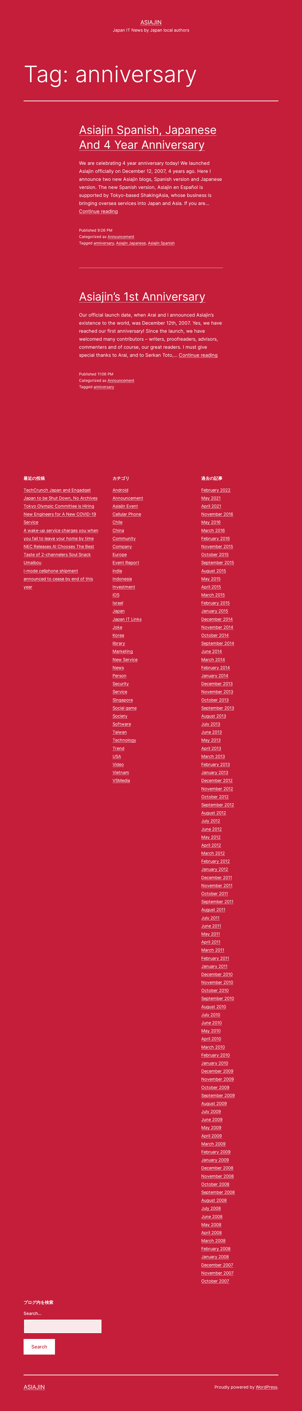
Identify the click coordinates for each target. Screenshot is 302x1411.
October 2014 (215, 635)
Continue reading (98, 211)
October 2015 (215, 554)
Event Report (126, 562)
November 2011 (216, 885)
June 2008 (211, 1216)
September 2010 (217, 998)
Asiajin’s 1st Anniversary (142, 296)
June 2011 (211, 925)
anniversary (104, 243)
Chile (117, 522)
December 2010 (217, 974)
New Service (125, 659)
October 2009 (215, 1087)
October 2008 (215, 1184)
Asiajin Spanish (161, 243)
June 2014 (211, 651)
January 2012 (214, 869)
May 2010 (211, 1030)
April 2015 (211, 586)
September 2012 (217, 804)
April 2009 (211, 1135)
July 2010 (210, 1014)
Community (124, 538)
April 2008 (211, 1232)
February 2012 (215, 861)
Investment (124, 586)
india (117, 570)
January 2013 (214, 772)
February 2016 (215, 538)
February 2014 (215, 667)
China (118, 530)
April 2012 (211, 845)
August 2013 (213, 716)
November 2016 (217, 514)
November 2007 (217, 1273)
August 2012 (213, 812)
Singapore (123, 699)
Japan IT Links (127, 619)
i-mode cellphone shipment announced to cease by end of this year (58, 578)
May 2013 (211, 740)
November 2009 (217, 1079)
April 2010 (211, 1038)
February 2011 (215, 958)
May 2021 (211, 498)
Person (119, 675)
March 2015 (213, 594)
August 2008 (214, 1200)
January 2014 (214, 675)
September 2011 (217, 901)
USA (117, 756)
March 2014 (213, 659)
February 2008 (216, 1248)
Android (120, 490)
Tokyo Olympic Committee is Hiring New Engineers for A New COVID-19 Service (60, 514)
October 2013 (215, 699)
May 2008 (211, 1224)
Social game (125, 708)
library (119, 643)
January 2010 (214, 1063)
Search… (33, 1313)
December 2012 (217, 780)
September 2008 (218, 1192)
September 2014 (217, 643)
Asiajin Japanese (131, 243)
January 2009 (215, 1159)
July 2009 (211, 1111)
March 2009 (213, 1143)
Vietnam (121, 772)
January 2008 (215, 1256)
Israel (118, 602)
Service (120, 691)
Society (120, 716)
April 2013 (211, 748)
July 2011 (210, 917)
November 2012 (217, 788)
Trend (118, 748)
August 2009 (214, 1103)
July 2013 (210, 724)
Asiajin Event (125, 506)
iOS (116, 594)
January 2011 (214, 966)
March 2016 (213, 530)
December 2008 (217, 1167)
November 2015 (217, 546)
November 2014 (217, 627)
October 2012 (215, 796)
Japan (119, 610)
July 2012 (210, 820)
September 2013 (217, 708)
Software (122, 724)
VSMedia (121, 780)
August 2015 (213, 570)
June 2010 (211, 1022)
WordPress (266, 1387)
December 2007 (217, 1264)
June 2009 (211, 1119)
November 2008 (217, 1176)
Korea (118, 635)
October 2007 (215, 1281)
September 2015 (217, 562)
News (118, 667)
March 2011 (212, 950)
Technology (124, 740)
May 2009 (211, 1127)
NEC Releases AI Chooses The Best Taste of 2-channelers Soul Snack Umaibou (59, 554)
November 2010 (217, 982)
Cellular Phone (127, 514)
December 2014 (217, 619)
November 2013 (217, 691)
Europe (120, 554)
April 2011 (210, 941)
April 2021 (211, 506)
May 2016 (211, 522)
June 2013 (211, 732)
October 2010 (215, 990)
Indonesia (122, 578)
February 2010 (215, 1055)
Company (122, 546)
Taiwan (120, 732)
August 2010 (213, 1006)
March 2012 (213, 853)
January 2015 (214, 610)
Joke (117, 627)
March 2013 (213, 756)
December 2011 (216, 877)
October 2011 (214, 893)
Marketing (123, 651)
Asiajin (151, 22)
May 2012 (211, 837)
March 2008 (213, 1240)
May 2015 (211, 578)
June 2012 (211, 829)
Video (118, 764)
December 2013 (217, 683)
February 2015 (215, 602)
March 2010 (213, 1047)
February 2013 (215, 764)
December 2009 (217, 1071)
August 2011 (213, 909)
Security (121, 683)
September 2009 (218, 1095)
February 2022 (216, 490)
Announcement (121, 236)
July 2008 (211, 1208)
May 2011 (210, 933)
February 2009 (216, 1151)
